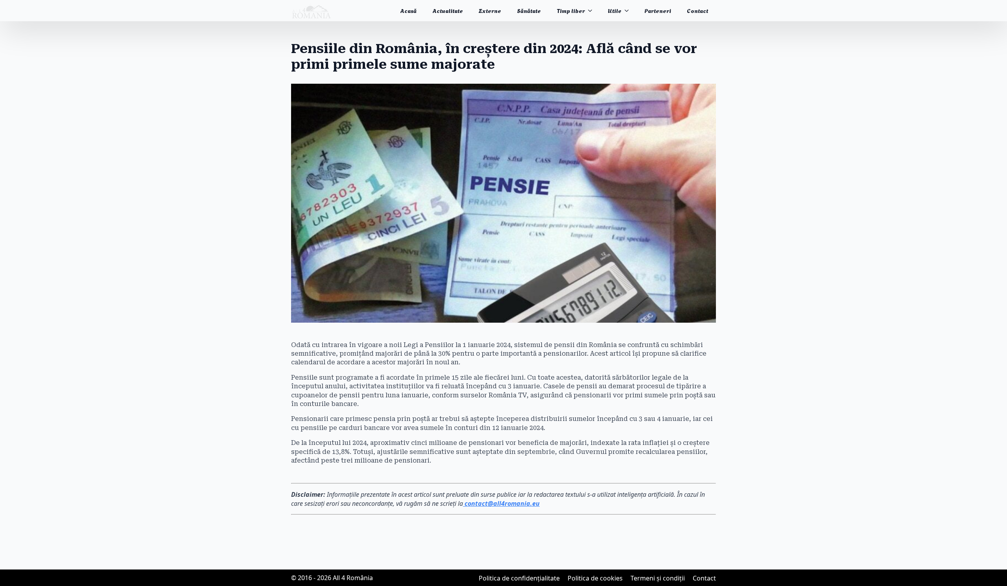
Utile (615, 10)
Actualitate (447, 10)
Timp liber (571, 10)
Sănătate (529, 10)
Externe (490, 10)
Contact (697, 10)
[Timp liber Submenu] (592, 10)
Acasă (408, 10)
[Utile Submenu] (629, 10)
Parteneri (657, 10)
